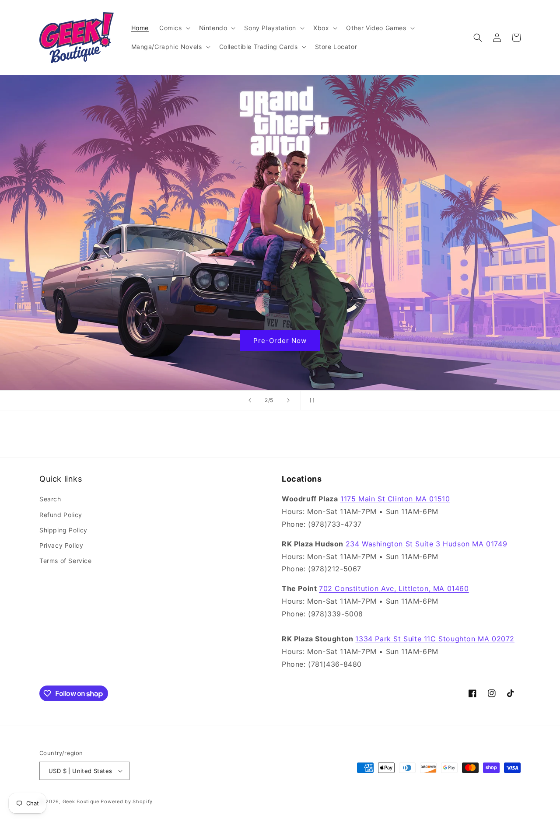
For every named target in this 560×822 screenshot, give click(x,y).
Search (50, 499)
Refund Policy (60, 514)
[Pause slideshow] (310, 400)
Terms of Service (65, 560)
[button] (174, 28)
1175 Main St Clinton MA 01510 (395, 498)
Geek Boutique (81, 801)
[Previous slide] (249, 400)
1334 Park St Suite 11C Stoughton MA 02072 (434, 638)
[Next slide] (288, 400)
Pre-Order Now (280, 340)
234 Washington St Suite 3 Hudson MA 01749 (427, 543)
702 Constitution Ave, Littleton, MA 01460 (394, 588)
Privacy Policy (61, 545)
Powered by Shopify (127, 801)
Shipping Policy (63, 530)
